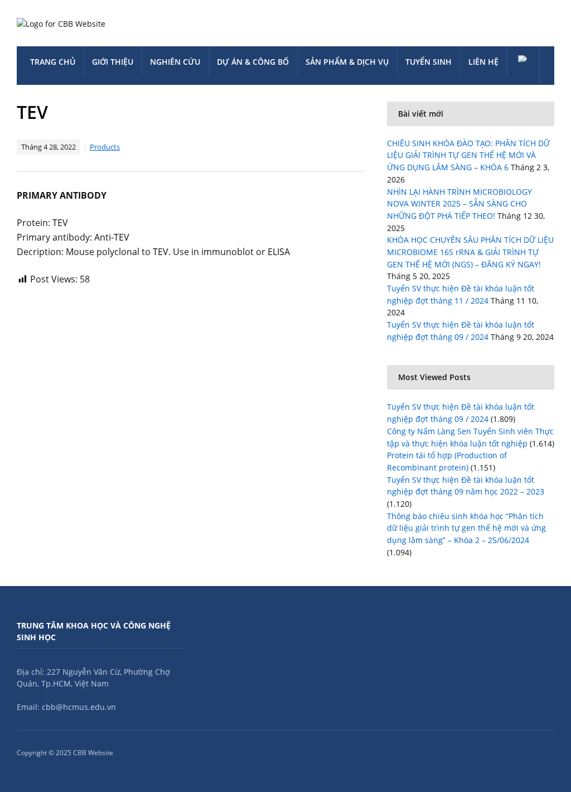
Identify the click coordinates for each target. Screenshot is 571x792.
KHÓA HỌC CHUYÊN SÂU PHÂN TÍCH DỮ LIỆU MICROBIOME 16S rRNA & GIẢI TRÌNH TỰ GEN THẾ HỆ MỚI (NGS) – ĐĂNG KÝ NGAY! (470, 251)
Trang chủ (52, 61)
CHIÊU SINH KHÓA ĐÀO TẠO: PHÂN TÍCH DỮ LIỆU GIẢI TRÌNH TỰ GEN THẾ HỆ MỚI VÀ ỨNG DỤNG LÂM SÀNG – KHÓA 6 (468, 155)
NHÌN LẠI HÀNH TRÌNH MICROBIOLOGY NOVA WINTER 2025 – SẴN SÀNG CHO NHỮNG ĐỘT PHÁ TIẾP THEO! (459, 203)
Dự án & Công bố (253, 61)
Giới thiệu (112, 61)
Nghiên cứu (175, 61)
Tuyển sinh (428, 61)
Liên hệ (483, 61)
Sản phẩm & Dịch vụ (347, 61)
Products (105, 147)
